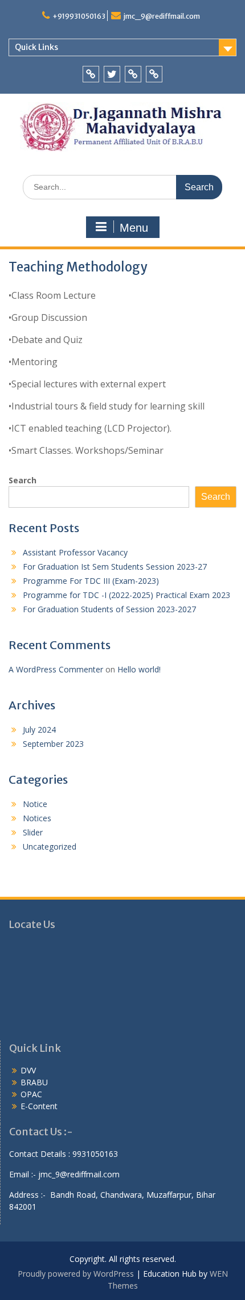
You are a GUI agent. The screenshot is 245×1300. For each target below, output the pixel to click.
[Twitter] (112, 74)
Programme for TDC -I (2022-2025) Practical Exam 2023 (126, 595)
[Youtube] (133, 74)
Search (22, 480)
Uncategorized (49, 846)
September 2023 (53, 743)
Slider (33, 832)
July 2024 (39, 729)
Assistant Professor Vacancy (75, 552)
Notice (35, 804)
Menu (134, 227)
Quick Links (36, 47)
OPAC (31, 1094)
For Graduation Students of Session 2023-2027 (109, 609)
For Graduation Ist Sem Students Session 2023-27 (115, 566)
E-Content (39, 1106)
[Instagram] (154, 74)
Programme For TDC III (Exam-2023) (91, 580)
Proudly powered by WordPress (76, 1273)
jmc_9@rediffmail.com (162, 16)
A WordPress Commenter (56, 669)
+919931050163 (78, 16)
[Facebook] (91, 74)
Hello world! (139, 669)
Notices (37, 818)
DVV (28, 1070)
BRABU (34, 1082)
